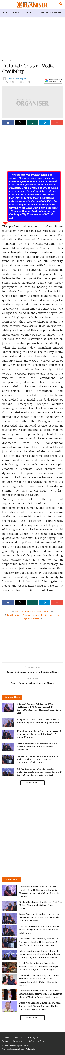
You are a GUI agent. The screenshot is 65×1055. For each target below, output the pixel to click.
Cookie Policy (29, 1038)
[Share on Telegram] (44, 122)
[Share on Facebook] (8, 122)
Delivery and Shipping (38, 1041)
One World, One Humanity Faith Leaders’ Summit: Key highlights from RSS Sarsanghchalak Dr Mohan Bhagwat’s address (40, 980)
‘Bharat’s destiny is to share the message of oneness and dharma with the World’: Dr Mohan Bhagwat (39, 734)
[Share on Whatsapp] (32, 122)
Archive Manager (16, 79)
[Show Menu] (3, 4)
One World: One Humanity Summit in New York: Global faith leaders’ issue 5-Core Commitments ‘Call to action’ (37, 759)
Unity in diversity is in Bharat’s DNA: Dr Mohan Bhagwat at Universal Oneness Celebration (37, 747)
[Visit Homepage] (32, 5)
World (30, 13)
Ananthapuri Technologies (25, 1049)
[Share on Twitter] (20, 122)
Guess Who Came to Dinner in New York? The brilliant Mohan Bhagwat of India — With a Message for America (40, 1006)
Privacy (5, 1038)
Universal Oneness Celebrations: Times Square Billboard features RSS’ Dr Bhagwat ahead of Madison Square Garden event (40, 994)
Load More (32, 782)
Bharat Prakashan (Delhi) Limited (16, 1046)
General (12, 61)
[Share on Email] (57, 122)
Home (5, 13)
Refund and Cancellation (12, 1041)
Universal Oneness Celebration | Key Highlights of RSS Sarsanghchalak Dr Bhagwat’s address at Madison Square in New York (40, 709)
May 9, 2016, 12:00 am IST (17, 82)
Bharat (17, 13)
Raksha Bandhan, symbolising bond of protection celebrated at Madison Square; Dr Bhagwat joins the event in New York (40, 772)
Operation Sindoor (50, 13)
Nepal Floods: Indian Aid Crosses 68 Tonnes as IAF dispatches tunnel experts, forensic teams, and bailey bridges (40, 967)
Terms (16, 1038)
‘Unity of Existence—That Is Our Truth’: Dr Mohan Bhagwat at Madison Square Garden (39, 721)
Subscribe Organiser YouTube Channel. (32, 611)
